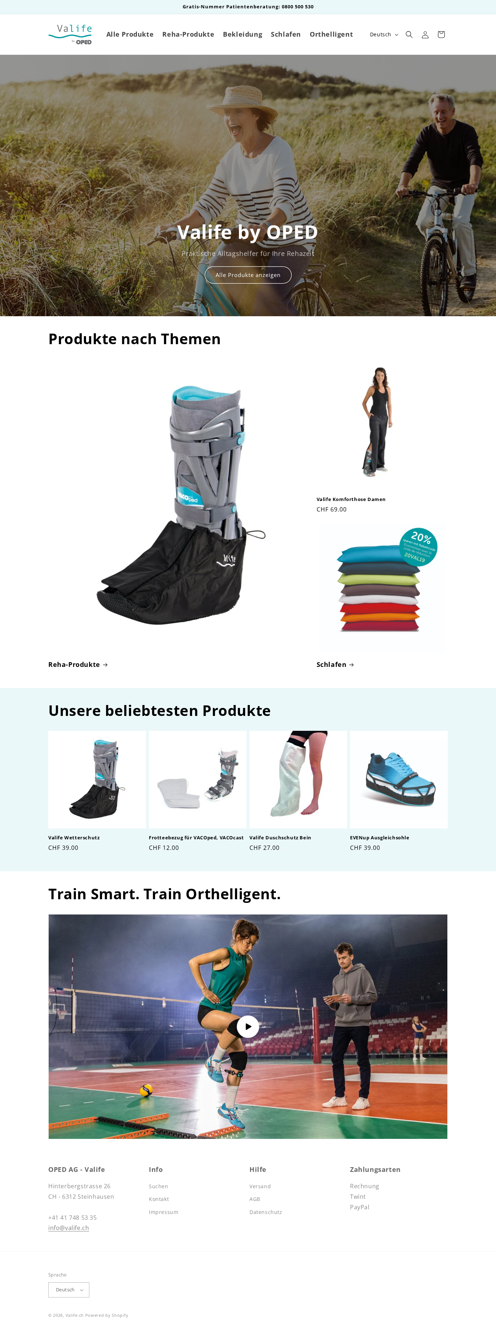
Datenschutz (265, 1212)
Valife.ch (75, 1315)
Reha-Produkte (74, 664)
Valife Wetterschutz (73, 838)
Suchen (158, 1186)
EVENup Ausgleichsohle (380, 838)
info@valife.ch (68, 1228)
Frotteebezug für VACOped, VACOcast (196, 838)
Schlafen (332, 664)
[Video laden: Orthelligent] (248, 1027)
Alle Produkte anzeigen (248, 275)
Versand (260, 1186)
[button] (409, 34)
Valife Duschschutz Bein (280, 838)
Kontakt (159, 1198)
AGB (254, 1198)
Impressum (163, 1212)
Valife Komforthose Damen (351, 499)
